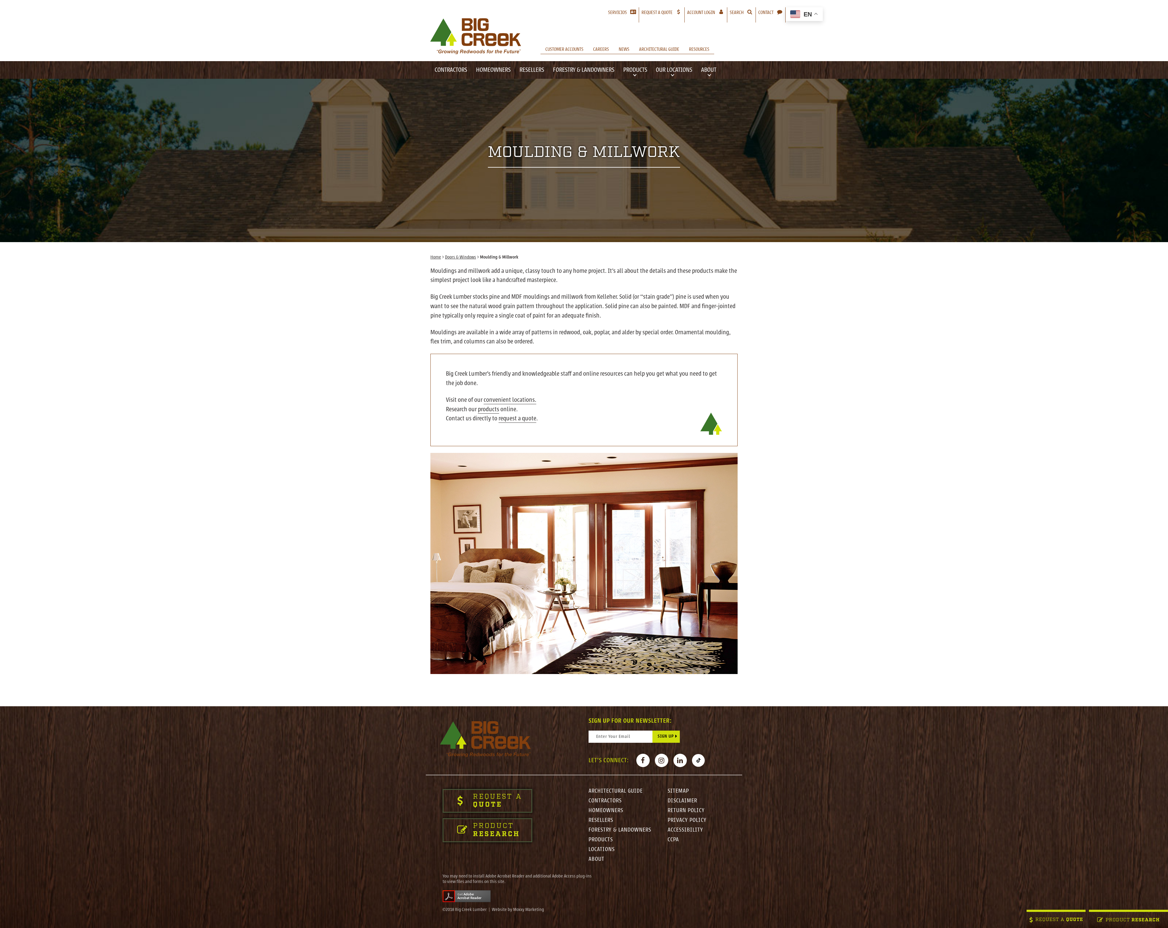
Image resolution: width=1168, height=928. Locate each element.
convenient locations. (510, 400)
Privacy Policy (687, 820)
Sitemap (678, 790)
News (624, 49)
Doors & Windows (460, 257)
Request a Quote (657, 12)
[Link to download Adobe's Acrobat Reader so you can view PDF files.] (467, 896)
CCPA (673, 839)
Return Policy (686, 810)
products (488, 409)
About (708, 70)
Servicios (617, 12)
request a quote (517, 418)
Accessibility (685, 829)
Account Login (707, 12)
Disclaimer (682, 800)
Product (1133, 920)
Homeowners (493, 70)
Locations (602, 849)
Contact (765, 12)
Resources (699, 49)
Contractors (451, 70)
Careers (601, 49)
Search (737, 12)
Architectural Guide (659, 49)
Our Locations (674, 70)
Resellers (532, 70)
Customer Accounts (564, 49)
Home (435, 257)
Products (635, 70)
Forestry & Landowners (583, 70)
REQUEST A (1059, 920)
